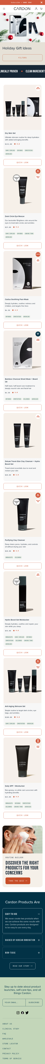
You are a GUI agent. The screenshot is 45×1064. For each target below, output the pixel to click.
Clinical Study (10, 1029)
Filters (22, 58)
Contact (6, 1048)
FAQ (4, 1034)
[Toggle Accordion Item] (39, 940)
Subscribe (34, 1002)
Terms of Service (12, 1058)
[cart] (41, 8)
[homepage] (22, 8)
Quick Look (22, 162)
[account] (36, 8)
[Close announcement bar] (41, 2)
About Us (7, 1024)
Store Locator (10, 1044)
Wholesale (7, 1039)
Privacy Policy (10, 1053)
